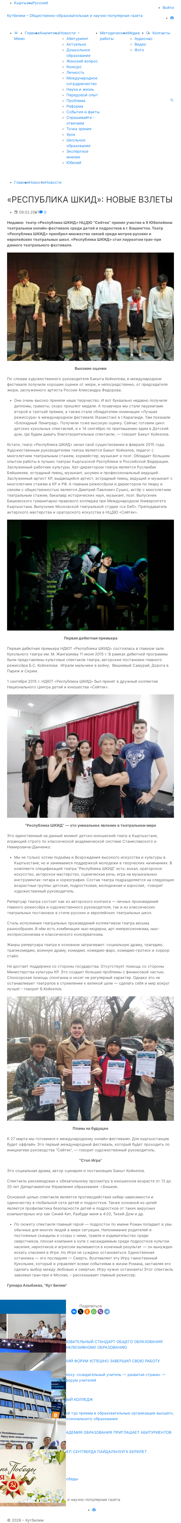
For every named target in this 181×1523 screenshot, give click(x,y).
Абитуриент (77, 38)
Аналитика (49, 33)
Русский (40, 2)
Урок (70, 134)
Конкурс (74, 66)
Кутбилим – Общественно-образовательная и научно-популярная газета (75, 15)
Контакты (161, 33)
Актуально (76, 44)
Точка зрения (78, 128)
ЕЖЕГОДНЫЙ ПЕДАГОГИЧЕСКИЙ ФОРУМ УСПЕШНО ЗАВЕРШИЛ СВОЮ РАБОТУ (85, 1361)
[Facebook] (172, 18)
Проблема (75, 100)
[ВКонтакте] (74, 1311)
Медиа (134, 33)
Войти (168, 7)
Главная (32, 33)
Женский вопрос (82, 61)
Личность (75, 72)
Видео (140, 44)
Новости (68, 33)
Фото (139, 49)
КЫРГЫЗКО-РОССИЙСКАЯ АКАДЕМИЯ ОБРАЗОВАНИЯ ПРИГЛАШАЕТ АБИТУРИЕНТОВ (91, 1432)
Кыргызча (23, 2)
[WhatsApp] (94, 1311)
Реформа (74, 106)
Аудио (140, 38)
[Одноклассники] (87, 1311)
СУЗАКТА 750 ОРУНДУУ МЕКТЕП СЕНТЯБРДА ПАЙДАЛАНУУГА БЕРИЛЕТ (79, 1451)
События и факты (83, 111)
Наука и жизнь (80, 89)
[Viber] (100, 1311)
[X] (80, 1311)
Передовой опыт (82, 95)
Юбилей (73, 162)
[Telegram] (107, 1311)
